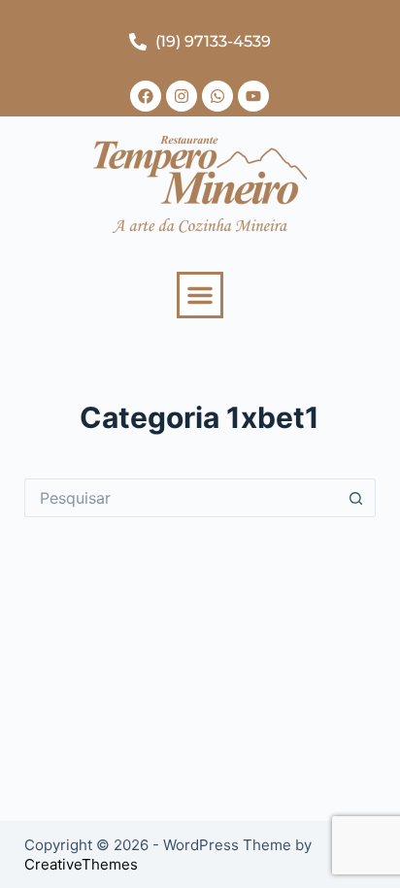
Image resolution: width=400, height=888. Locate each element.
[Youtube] (253, 96)
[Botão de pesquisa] (356, 497)
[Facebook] (145, 96)
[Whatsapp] (217, 96)
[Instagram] (181, 96)
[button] (200, 295)
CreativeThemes (81, 864)
